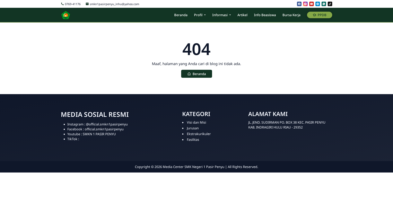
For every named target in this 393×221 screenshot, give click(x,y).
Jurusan (193, 128)
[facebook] (299, 4)
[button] (196, 74)
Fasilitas (193, 139)
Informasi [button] (220, 15)
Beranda (180, 15)
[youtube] (311, 4)
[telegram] (317, 4)
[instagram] (305, 4)
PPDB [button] (322, 15)
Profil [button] (198, 15)
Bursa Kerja (291, 15)
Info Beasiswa (265, 15)
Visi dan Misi (196, 122)
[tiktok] (330, 4)
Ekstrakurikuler (199, 134)
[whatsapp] (324, 4)
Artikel (242, 15)
